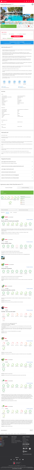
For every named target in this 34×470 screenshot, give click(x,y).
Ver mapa (17, 5)
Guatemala (3, 443)
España (12, 433)
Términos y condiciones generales (15, 440)
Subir (31, 430)
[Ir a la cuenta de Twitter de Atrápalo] (14, 459)
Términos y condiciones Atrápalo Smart (16, 441)
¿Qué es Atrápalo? (13, 438)
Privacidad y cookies (14, 442)
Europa (9, 433)
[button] (32, 4)
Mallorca (15, 433)
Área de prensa (13, 439)
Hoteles (6, 433)
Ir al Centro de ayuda (25, 439)
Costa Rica (3, 442)
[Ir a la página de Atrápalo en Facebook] (17, 459)
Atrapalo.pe (2, 433)
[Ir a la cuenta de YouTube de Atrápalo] (22, 459)
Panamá (3, 441)
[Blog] (11, 459)
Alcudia (18, 433)
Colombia (3, 440)
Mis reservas (24, 438)
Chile (2, 439)
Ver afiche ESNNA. (19, 468)
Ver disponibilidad (17, 36)
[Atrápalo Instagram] (19, 459)
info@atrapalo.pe (26, 446)
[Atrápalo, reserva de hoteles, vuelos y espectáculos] (1, 1)
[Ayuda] (30, 1)
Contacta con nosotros (26, 440)
